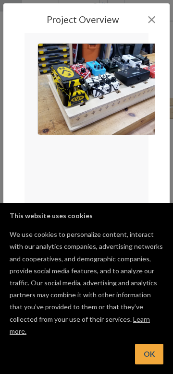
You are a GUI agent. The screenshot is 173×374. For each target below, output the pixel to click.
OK (149, 354)
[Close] (151, 19)
